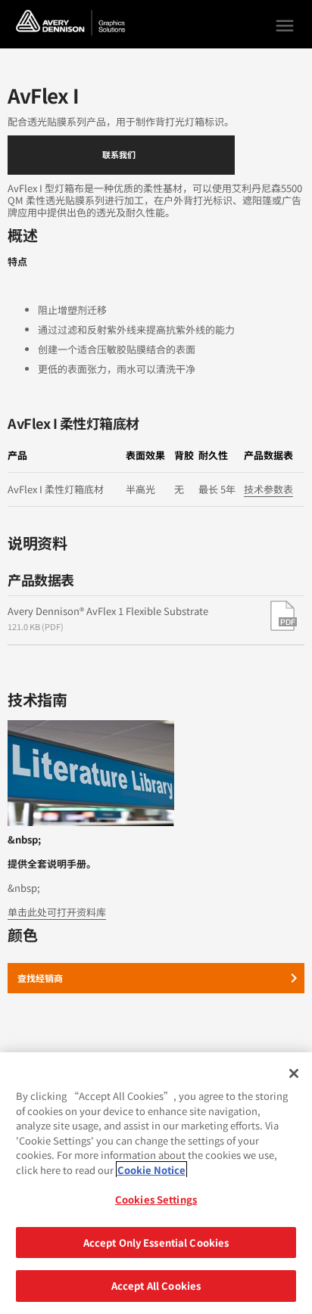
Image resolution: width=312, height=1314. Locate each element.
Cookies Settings (156, 1199)
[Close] (293, 1073)
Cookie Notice (151, 1170)
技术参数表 (268, 489)
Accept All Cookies (156, 1285)
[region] (156, 1183)
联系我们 (119, 154)
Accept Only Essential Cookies (156, 1242)
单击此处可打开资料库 (57, 912)
